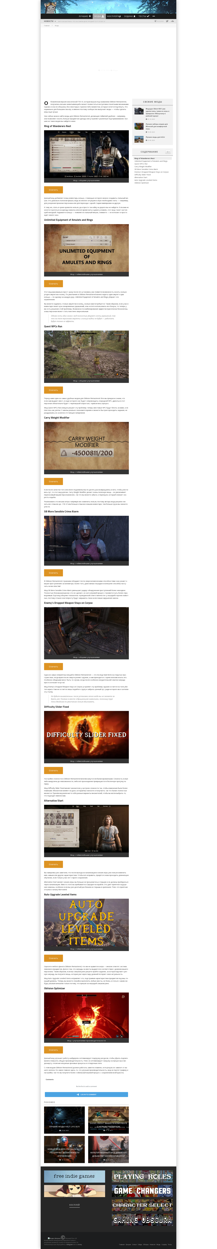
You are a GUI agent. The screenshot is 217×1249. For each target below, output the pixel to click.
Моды (98, 16)
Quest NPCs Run (140, 164)
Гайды (140, 1244)
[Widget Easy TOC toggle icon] (168, 152)
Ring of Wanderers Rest (144, 158)
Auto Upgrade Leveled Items (145, 180)
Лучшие (84, 16)
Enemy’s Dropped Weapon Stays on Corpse (151, 172)
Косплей (113, 16)
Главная (47, 26)
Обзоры (146, 1244)
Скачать (53, 189)
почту (80, 1244)
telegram (70, 1244)
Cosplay (164, 1244)
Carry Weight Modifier (143, 166)
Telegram (160, 21)
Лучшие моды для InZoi (155, 137)
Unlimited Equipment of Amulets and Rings (150, 161)
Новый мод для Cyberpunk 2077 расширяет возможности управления (64, 1153)
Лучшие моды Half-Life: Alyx (64, 1126)
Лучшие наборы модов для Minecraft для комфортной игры (157, 126)
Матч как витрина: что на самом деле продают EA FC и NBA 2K (81, 21)
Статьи (134, 1244)
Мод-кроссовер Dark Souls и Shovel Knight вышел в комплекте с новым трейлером (108, 1123)
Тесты (143, 16)
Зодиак (128, 16)
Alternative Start (140, 177)
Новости (48, 21)
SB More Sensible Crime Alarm (146, 169)
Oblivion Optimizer (141, 183)
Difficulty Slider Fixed (142, 174)
